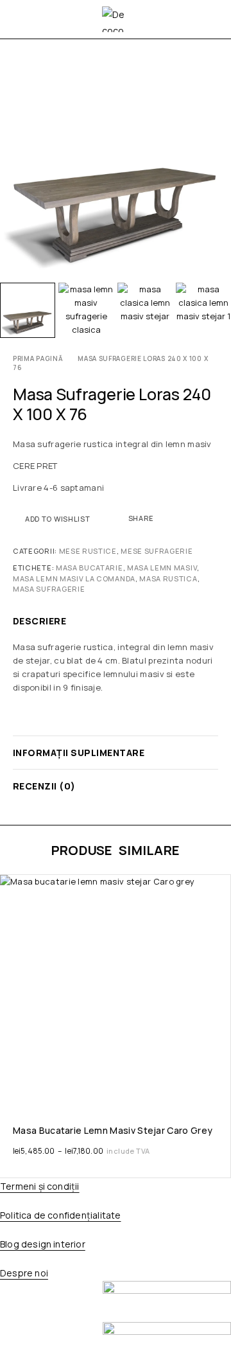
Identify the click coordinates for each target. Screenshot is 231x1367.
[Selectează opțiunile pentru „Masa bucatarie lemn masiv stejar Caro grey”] (220, 1094)
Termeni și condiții (40, 1186)
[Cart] (213, 19)
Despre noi (24, 1273)
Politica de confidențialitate (60, 1215)
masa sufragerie (49, 589)
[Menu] (21, 19)
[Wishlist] (10, 887)
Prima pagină (38, 358)
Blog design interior (42, 1244)
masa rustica (168, 578)
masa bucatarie (89, 567)
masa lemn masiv (162, 567)
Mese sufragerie (157, 551)
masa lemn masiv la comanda (74, 578)
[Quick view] (10, 905)
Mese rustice (88, 551)
